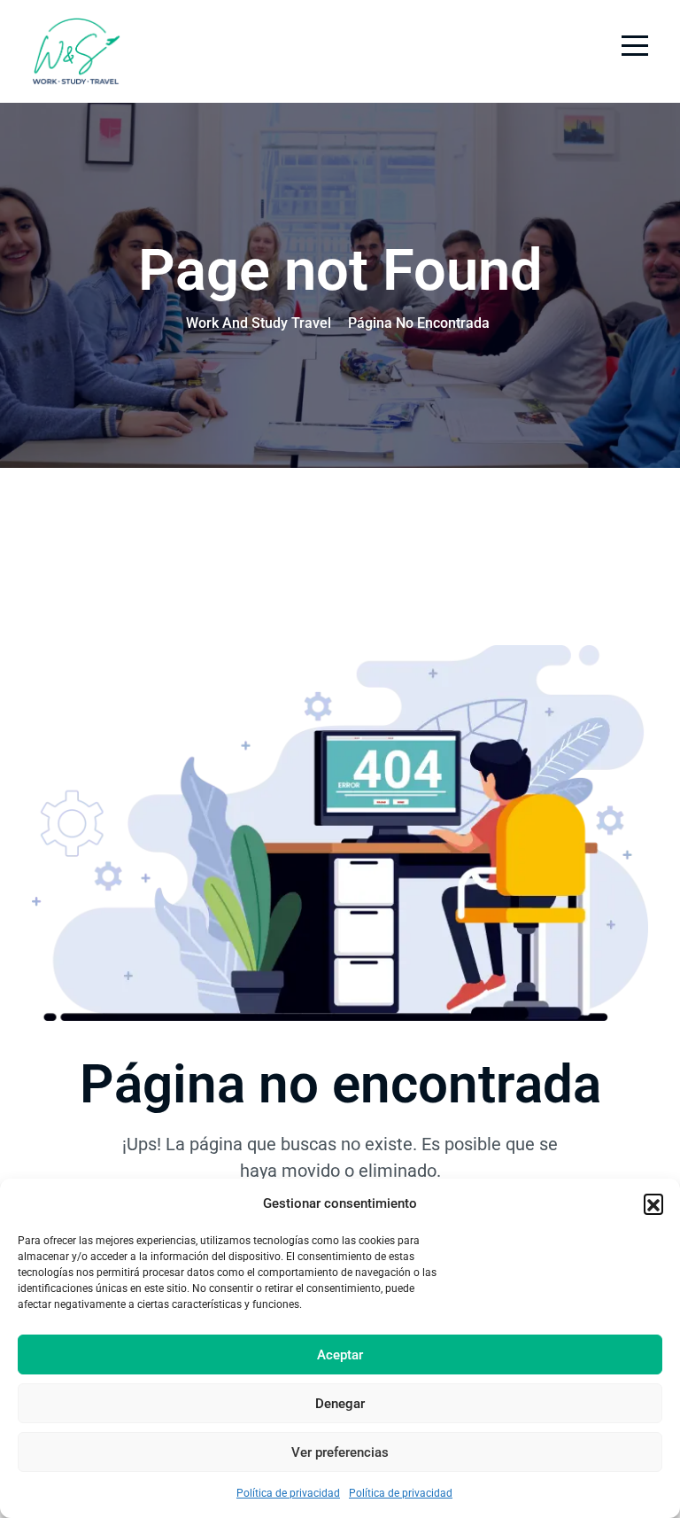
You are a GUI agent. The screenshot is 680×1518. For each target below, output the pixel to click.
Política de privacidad (288, 1493)
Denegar (340, 1404)
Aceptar (340, 1355)
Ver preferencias (340, 1452)
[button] (653, 1203)
